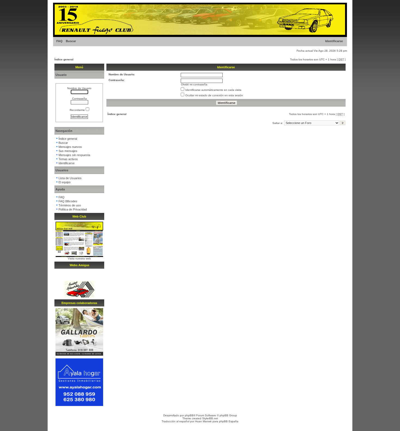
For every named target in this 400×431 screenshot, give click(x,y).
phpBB (189, 415)
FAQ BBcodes (68, 201)
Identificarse (334, 41)
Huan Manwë (203, 421)
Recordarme (78, 109)
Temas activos (68, 159)
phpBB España (228, 421)
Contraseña (79, 98)
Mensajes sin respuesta (74, 155)
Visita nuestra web (79, 258)
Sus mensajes (68, 151)
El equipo (64, 182)
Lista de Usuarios (70, 178)
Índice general (63, 59)
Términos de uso (70, 205)
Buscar (71, 41)
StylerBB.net (210, 418)
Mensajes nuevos (70, 146)
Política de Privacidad (73, 209)
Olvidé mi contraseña (194, 84)
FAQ (59, 41)
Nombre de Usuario (79, 88)
